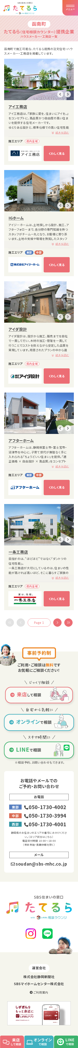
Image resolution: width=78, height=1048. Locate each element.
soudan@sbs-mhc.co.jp (41, 864)
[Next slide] (68, 94)
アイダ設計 (18, 329)
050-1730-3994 (47, 815)
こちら (48, 836)
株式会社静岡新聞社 (38, 976)
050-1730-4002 (47, 807)
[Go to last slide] (60, 94)
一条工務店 (18, 552)
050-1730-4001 (47, 824)
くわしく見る (57, 153)
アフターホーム (21, 440)
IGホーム (16, 217)
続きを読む (62, 132)
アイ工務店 (18, 106)
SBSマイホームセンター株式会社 (39, 983)
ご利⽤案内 (40, 992)
